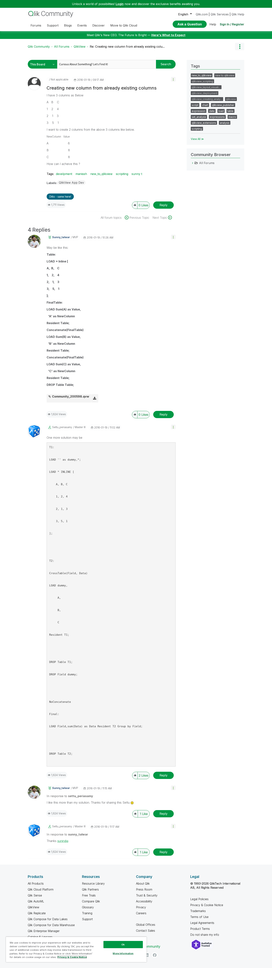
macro (232, 116)
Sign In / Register (232, 24)
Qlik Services (220, 14)
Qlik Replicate (37, 913)
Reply (163, 205)
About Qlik (143, 883)
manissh (81, 174)
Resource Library (93, 883)
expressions (217, 116)
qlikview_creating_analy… (207, 99)
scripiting (122, 174)
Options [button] (239, 46)
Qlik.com (202, 14)
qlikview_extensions (204, 122)
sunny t (137, 174)
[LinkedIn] (147, 955)
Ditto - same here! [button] (60, 196)
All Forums (61, 46)
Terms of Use (199, 917)
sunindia (62, 841)
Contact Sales (145, 930)
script (195, 105)
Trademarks (198, 911)
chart (205, 105)
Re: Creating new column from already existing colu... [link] (127, 46)
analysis (224, 122)
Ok (123, 944)
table (230, 110)
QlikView (79, 46)
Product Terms (200, 929)
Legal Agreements (202, 923)
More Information (123, 953)
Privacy (141, 907)
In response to (70, 796)
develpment (64, 174)
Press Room (144, 889)
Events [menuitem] (82, 25)
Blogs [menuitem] (68, 25)
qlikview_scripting (202, 81)
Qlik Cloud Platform (40, 889)
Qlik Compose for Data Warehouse (51, 925)
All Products (36, 883)
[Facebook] (154, 955)
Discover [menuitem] (98, 25)
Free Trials (89, 895)
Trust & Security (146, 895)
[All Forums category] (192, 162)
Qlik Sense (35, 895)
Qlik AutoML (36, 901)
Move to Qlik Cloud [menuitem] (123, 25)
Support (87, 919)
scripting (197, 128)
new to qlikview (224, 75)
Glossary (88, 907)
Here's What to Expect (168, 35)
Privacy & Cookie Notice (206, 905)
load (221, 110)
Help (212, 24)
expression (198, 110)
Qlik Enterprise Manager (44, 931)
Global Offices (145, 924)
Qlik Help (237, 14)
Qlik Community (39, 46)
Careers (141, 913)
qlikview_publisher (223, 105)
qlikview (231, 99)
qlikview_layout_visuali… (206, 87)
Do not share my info (205, 934)
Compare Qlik (91, 901)
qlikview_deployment (204, 93)
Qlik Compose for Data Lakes (48, 919)
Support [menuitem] (52, 25)
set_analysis (199, 116)
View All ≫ (197, 138)
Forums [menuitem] (36, 25)
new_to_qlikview (101, 174)
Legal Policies (199, 899)
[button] (173, 79)
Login (120, 4)
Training (87, 913)
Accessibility (144, 901)
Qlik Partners (90, 889)
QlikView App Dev (71, 182)
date (212, 110)
